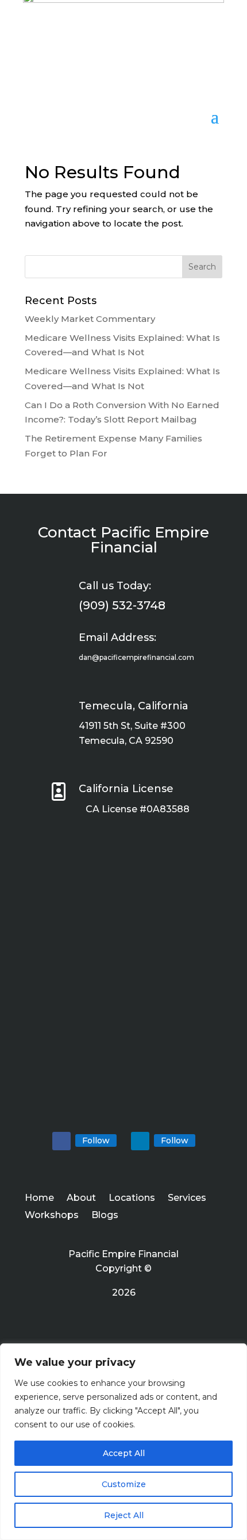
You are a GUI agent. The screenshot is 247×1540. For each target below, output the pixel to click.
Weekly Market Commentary (90, 318)
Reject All (124, 1515)
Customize (124, 1484)
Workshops (52, 1215)
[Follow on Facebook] (61, 1141)
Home (39, 1198)
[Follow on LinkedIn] (140, 1141)
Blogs (104, 1215)
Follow (96, 1140)
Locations (132, 1198)
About (81, 1198)
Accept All (124, 1453)
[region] (123, 1441)
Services (187, 1198)
